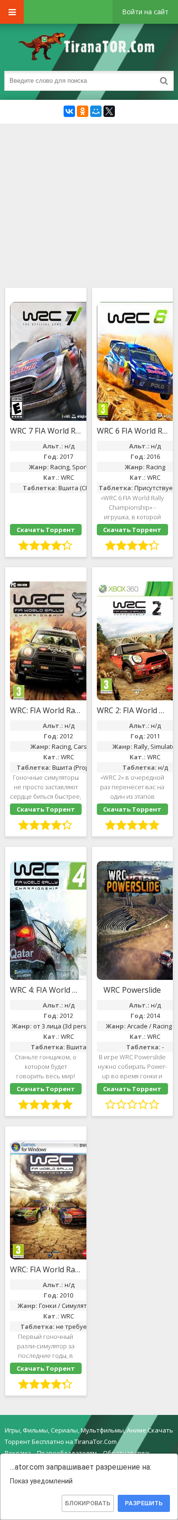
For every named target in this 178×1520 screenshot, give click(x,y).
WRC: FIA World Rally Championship (46, 1269)
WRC (67, 477)
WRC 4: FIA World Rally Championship (46, 990)
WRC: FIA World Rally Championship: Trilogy (46, 710)
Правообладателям (67, 1453)
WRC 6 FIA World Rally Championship (133, 431)
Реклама (18, 1453)
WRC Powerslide (132, 990)
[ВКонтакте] (69, 111)
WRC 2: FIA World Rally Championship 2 (133, 710)
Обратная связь (127, 1453)
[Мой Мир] (96, 111)
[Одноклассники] (82, 111)
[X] (109, 111)
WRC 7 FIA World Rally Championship (46, 431)
